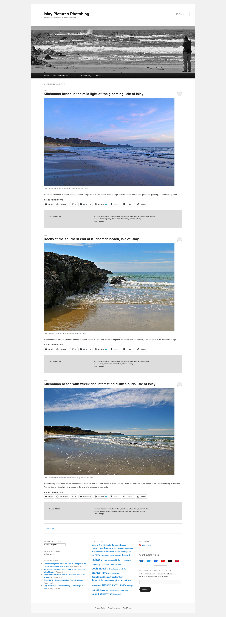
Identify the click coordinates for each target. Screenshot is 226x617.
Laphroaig (96, 564)
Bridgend (117, 548)
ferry (97, 554)
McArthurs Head (113, 573)
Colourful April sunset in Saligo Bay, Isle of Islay (63, 580)
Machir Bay (125, 219)
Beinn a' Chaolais (98, 548)
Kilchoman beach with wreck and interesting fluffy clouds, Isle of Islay (99, 383)
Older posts (49, 528)
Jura (103, 560)
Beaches (104, 216)
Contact (98, 75)
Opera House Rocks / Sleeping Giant (107, 577)
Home (46, 75)
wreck (142, 511)
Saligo (130, 585)
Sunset (152, 216)
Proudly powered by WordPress (119, 608)
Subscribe (145, 589)
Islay (109, 219)
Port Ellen (96, 585)
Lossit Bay (123, 569)
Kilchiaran (110, 560)
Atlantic (102, 511)
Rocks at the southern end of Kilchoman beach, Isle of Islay (91, 238)
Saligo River (110, 590)
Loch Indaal (99, 568)
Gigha (112, 555)
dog (93, 555)
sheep (127, 590)
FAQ (74, 75)
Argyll (101, 545)
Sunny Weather (143, 216)
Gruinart (126, 555)
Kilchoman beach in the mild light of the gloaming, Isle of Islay (93, 93)
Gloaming (103, 219)
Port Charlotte (123, 580)
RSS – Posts (146, 545)
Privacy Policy (85, 75)
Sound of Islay (100, 594)
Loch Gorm (105, 564)
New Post (133, 216)
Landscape (125, 216)
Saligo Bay (98, 590)
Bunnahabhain (109, 552)
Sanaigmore (119, 590)
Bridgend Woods (127, 548)
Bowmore (109, 548)
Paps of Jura (99, 580)
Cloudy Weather (114, 216)
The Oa (112, 593)
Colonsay (123, 551)
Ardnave (95, 545)
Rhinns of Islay (135, 219)
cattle (117, 551)
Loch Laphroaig (112, 569)
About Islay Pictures (60, 75)
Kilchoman (116, 219)
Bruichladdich (97, 551)
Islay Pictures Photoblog (66, 13)
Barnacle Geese (118, 545)
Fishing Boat (105, 555)
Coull (129, 551)
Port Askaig (111, 580)
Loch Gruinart (115, 564)
